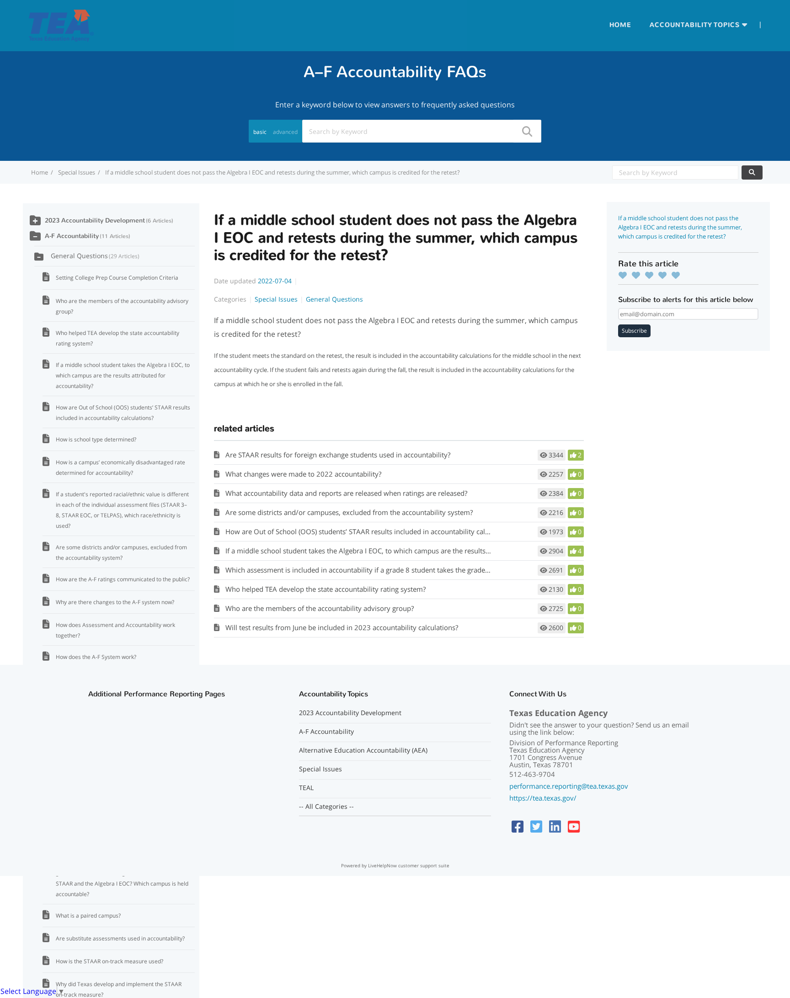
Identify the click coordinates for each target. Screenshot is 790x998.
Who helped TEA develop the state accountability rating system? (325, 589)
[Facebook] (517, 826)
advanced (285, 132)
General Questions (334, 299)
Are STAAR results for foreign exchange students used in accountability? (337, 454)
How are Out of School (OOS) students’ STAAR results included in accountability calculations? (370, 531)
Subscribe (634, 330)
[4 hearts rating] (664, 275)
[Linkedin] (555, 826)
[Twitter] (536, 826)
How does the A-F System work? (96, 657)
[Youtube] (574, 826)
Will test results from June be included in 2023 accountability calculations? (341, 627)
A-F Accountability (72, 236)
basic (260, 132)
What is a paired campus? (88, 915)
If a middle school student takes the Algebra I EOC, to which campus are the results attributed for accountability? (401, 550)
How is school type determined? (96, 439)
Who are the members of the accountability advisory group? (319, 608)
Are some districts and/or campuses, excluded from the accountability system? (349, 512)
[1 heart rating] (625, 275)
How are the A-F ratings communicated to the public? (123, 579)
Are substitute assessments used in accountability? (120, 938)
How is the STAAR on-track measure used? (109, 961)
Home (620, 25)
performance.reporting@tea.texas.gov (568, 786)
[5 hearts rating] (678, 275)
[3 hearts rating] (651, 275)
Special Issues (76, 172)
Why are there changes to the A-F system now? (115, 602)
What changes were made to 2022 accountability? (303, 473)
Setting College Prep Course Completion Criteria (117, 277)
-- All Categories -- (326, 806)
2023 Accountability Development (95, 220)
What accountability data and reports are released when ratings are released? (346, 493)
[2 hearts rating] (638, 275)
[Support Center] (61, 25)
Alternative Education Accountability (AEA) (363, 750)
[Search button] (526, 131)
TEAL (306, 787)
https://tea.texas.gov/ (542, 797)
